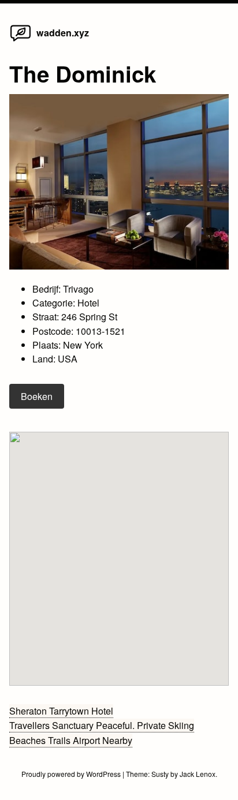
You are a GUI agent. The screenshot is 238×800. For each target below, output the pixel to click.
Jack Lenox (197, 774)
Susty (160, 774)
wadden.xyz (62, 32)
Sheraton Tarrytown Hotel (61, 710)
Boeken (37, 396)
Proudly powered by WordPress (71, 774)
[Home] (20, 40)
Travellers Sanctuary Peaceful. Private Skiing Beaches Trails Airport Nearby (101, 733)
